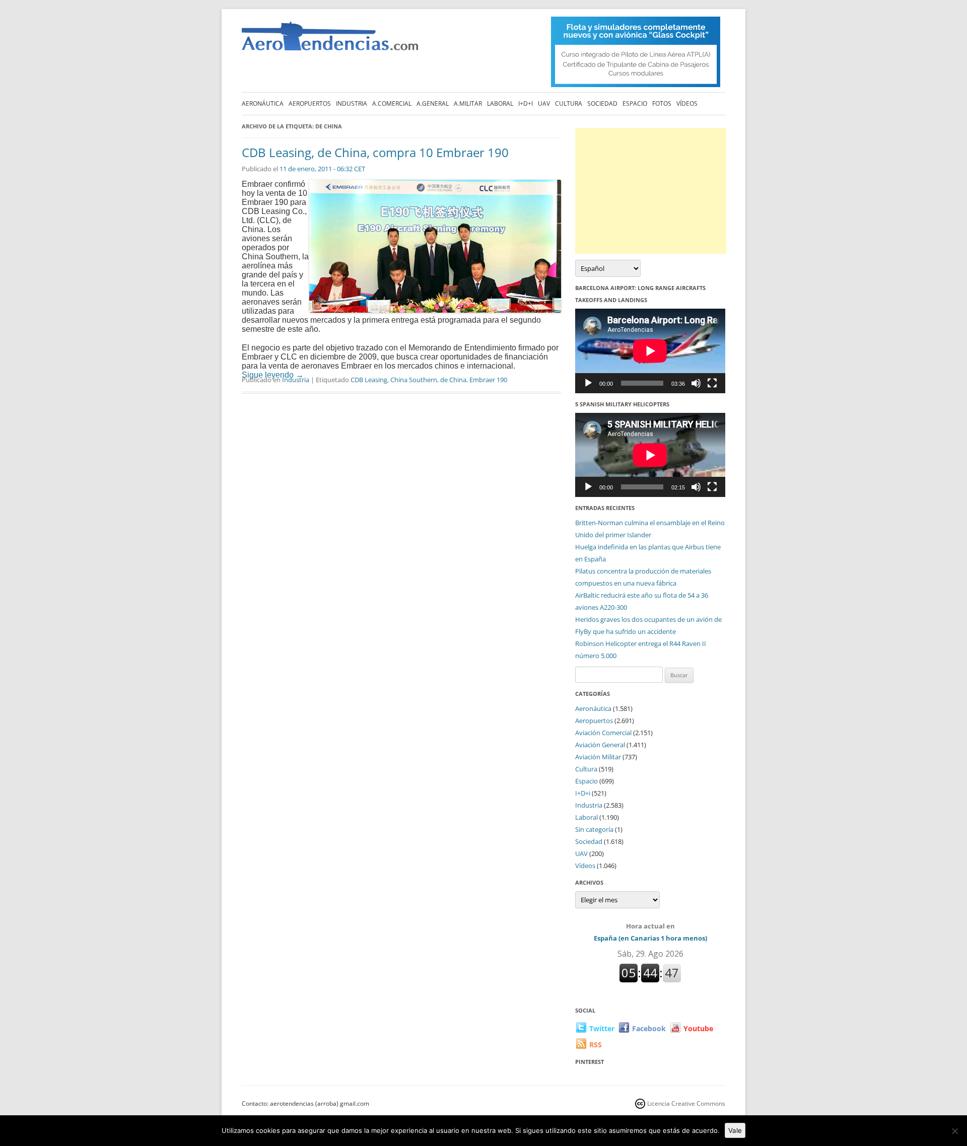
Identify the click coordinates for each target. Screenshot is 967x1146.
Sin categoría (594, 829)
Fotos (661, 103)
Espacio (635, 103)
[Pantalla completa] (712, 383)
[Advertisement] (650, 191)
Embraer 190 (488, 379)
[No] (954, 1131)
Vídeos (687, 103)
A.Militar (468, 103)
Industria (351, 103)
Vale (735, 1130)
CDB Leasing (369, 379)
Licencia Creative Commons (686, 1103)
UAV (544, 103)
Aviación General (600, 744)
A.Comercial (391, 103)
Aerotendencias (330, 40)
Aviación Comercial (603, 732)
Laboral (500, 103)
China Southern (413, 379)
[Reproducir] (588, 383)
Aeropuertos (310, 103)
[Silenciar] (696, 383)
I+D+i (525, 103)
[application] (650, 351)
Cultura (568, 103)
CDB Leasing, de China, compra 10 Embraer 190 (375, 152)
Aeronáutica (263, 103)
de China (453, 379)
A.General (433, 103)
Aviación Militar (598, 756)
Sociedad (602, 103)
